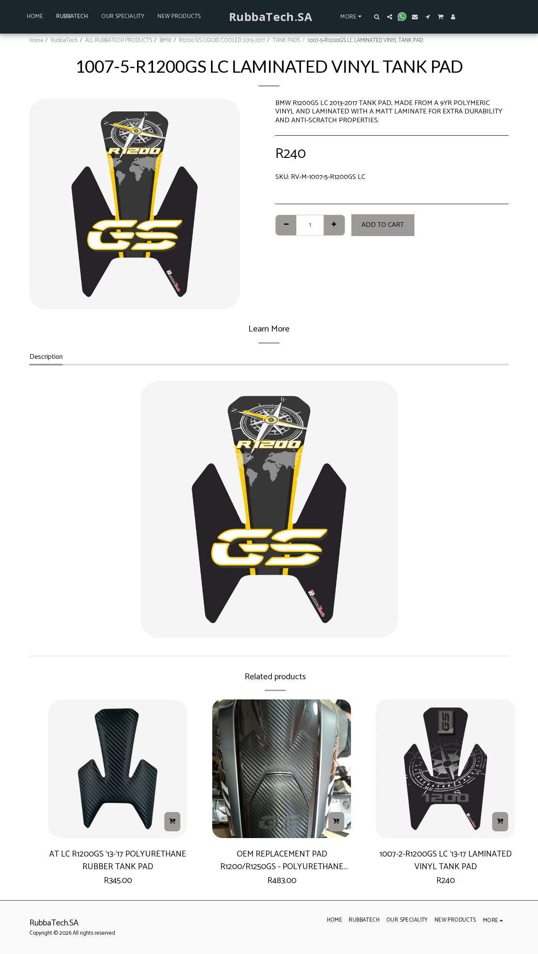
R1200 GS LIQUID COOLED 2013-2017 (222, 40)
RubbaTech (64, 40)
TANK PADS (286, 40)
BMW (165, 40)
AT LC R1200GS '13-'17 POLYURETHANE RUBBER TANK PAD (117, 860)
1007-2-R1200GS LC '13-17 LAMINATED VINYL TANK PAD (446, 860)
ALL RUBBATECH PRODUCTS (118, 40)
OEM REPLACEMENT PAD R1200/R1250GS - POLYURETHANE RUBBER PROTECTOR (281, 860)
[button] (377, 17)
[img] (117, 768)
